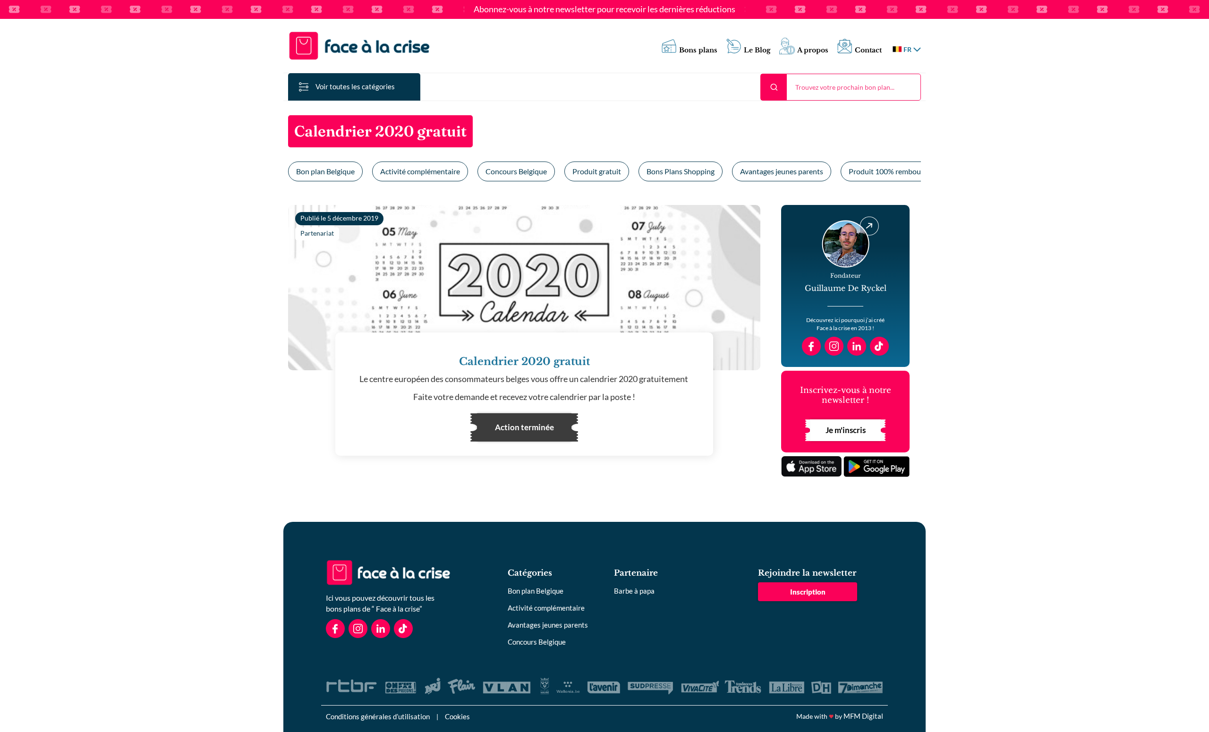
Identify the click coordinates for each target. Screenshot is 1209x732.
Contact (868, 50)
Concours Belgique (516, 171)
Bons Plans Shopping (681, 171)
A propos (812, 50)
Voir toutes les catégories (355, 86)
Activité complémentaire (420, 171)
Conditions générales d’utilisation (378, 716)
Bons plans (698, 50)
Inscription (808, 591)
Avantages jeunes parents (781, 171)
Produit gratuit (596, 171)
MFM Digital (863, 716)
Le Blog (757, 50)
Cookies (457, 716)
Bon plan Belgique (325, 171)
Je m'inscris (846, 430)
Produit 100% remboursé (890, 171)
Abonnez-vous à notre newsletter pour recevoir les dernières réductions (604, 9)
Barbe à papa (634, 591)
